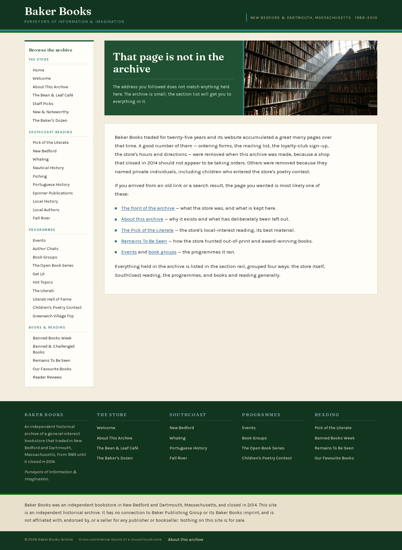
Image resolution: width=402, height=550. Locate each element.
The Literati (43, 290)
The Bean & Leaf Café (53, 95)
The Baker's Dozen (50, 120)
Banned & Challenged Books (53, 349)
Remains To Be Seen (51, 360)
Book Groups (45, 257)
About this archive (142, 219)
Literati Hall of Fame (52, 299)
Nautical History (48, 167)
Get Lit (39, 273)
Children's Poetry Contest (57, 307)
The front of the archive (148, 208)
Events (39, 240)
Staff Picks (43, 103)
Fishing (40, 176)
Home (38, 70)
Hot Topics (43, 282)
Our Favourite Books (52, 368)
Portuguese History (51, 184)
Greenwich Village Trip (53, 316)
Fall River (41, 218)
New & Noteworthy (51, 111)
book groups (162, 252)
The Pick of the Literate (147, 230)
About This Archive (50, 86)
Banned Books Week (52, 338)
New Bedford (45, 151)
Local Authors (46, 209)
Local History (45, 201)
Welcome (42, 78)
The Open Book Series (53, 265)
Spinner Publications (53, 193)
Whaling (41, 159)
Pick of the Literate (51, 142)
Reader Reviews (47, 377)
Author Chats (46, 248)
